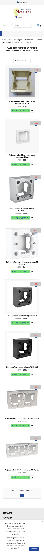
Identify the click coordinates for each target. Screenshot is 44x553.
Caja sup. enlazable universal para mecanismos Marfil (22, 102)
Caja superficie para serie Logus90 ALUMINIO (22, 210)
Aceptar (34, 549)
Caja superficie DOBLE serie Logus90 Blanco (22, 419)
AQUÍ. (16, 548)
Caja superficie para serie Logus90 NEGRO (22, 367)
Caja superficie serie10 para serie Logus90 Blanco (22, 263)
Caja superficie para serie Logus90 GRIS (22, 316)
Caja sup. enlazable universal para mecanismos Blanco (22, 156)
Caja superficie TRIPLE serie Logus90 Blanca (22, 470)
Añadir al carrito (21, 111)
